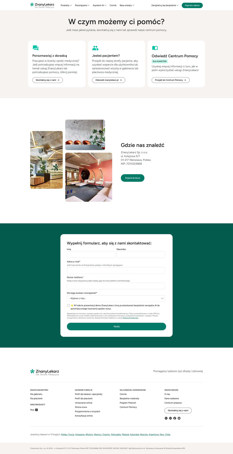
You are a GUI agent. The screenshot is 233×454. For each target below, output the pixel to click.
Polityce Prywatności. (130, 318)
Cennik (113, 5)
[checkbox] (116, 307)
